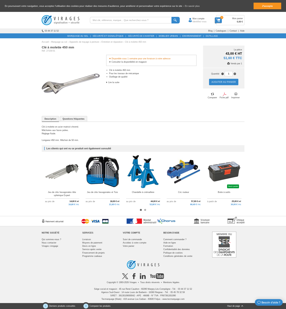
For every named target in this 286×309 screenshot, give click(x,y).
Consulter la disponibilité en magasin (129, 62)
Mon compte (195, 18)
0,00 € (240, 21)
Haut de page (233, 306)
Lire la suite (113, 82)
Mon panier (237, 18)
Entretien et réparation (112, 42)
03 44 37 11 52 (52, 31)
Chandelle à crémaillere (143, 192)
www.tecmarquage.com (173, 299)
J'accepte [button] (267, 6)
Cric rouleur (183, 192)
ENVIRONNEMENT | (192, 36)
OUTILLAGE (211, 36)
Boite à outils (224, 192)
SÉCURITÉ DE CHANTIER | (142, 36)
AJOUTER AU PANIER (224, 82)
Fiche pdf (224, 97)
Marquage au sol (59, 42)
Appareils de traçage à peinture (84, 42)
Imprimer (235, 97)
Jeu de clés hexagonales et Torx (102, 192)
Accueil (45, 42)
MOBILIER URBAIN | (169, 36)
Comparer (212, 97)
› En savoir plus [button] (191, 6)
